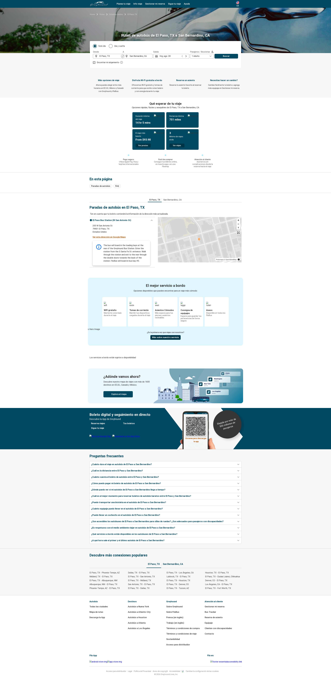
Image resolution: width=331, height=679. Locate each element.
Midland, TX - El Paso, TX (100, 576)
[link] (165, 385)
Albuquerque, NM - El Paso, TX (103, 584)
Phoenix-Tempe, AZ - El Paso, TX (104, 588)
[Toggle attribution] (238, 259)
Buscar (226, 56)
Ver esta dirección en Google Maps (109, 237)
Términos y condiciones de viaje (181, 634)
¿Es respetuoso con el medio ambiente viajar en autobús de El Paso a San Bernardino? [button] (133, 528)
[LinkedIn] (209, 661)
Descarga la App (97, 617)
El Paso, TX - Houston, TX (178, 580)
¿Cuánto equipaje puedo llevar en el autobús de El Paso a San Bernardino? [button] (127, 509)
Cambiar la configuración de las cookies (202, 671)
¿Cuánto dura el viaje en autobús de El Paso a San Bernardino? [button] (121, 464)
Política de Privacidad (142, 671)
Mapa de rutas (96, 612)
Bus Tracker (210, 612)
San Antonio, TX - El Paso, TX (141, 584)
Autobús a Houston (137, 617)
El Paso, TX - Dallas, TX (138, 588)
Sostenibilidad (173, 639)
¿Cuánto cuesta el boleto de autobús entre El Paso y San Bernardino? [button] (125, 477)
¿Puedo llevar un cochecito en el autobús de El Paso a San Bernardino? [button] (125, 515)
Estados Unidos (116, 14)
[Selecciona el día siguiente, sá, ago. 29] (186, 56)
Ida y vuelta (119, 46)
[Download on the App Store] (114, 661)
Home (92, 14)
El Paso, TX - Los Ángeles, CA (180, 572)
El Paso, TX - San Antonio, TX (141, 576)
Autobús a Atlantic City (139, 612)
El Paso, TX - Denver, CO (178, 584)
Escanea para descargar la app (196, 439)
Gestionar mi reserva (214, 606)
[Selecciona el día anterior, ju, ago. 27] (182, 56)
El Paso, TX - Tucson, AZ (178, 588)
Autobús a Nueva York (138, 606)
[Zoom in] (238, 220)
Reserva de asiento (214, 617)
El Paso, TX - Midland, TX (139, 580)
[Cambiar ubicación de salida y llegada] (123, 56)
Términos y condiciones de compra (183, 628)
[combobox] (110, 56)
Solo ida (102, 46)
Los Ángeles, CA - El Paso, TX (218, 584)
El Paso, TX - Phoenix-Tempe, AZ (104, 572)
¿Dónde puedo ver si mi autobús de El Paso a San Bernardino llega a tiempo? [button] (128, 489)
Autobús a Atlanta (137, 623)
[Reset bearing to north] (238, 228)
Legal (130, 671)
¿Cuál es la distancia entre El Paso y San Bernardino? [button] (117, 470)
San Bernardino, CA (172, 200)
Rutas (102, 14)
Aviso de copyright (160, 671)
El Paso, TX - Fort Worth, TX (218, 588)
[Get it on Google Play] (98, 661)
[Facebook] (207, 661)
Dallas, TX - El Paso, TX (138, 572)
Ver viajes (177, 145)
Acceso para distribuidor (178, 644)
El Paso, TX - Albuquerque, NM (103, 580)
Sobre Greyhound (174, 606)
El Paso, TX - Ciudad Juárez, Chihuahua (222, 576)
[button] (122, 220)
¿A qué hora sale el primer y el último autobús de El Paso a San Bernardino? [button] (127, 540)
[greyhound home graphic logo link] (99, 4)
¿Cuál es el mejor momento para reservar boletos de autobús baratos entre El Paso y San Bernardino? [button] (141, 496)
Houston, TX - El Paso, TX (217, 572)
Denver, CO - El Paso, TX (216, 580)
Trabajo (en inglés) (175, 623)
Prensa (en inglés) (174, 617)
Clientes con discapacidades (218, 628)
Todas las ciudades (98, 606)
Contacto (209, 634)
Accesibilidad (174, 671)
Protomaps (220, 259)
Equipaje (209, 623)
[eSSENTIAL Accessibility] (226, 661)
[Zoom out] (238, 224)
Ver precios (143, 145)
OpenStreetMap (231, 259)
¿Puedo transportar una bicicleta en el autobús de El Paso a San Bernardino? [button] (128, 502)
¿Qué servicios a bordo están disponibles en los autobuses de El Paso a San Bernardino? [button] (134, 534)
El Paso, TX (132, 14)
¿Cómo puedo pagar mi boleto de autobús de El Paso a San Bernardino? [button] (126, 483)
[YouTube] (208, 661)
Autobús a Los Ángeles (139, 628)
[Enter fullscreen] (238, 233)
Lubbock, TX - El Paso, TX (178, 576)
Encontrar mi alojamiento (108, 62)
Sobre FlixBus (172, 612)
